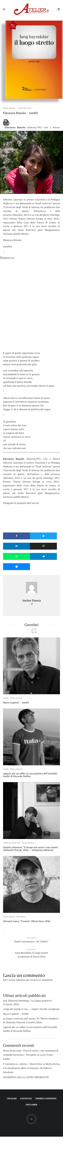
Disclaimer (31, 1104)
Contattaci (26, 1098)
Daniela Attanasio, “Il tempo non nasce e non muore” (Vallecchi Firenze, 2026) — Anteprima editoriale (30, 848)
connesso (21, 979)
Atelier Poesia (31, 600)
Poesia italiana (9, 108)
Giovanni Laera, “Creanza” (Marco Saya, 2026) (26, 921)
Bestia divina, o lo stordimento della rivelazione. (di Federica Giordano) (31, 1068)
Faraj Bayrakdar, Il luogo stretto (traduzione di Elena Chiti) (31, 953)
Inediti (6, 698)
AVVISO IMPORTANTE (37, 1077)
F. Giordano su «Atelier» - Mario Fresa (22, 1063)
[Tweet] (43, 535)
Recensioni (21, 916)
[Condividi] (16, 535)
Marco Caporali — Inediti (16, 702)
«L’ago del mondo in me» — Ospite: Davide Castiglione (31, 1009)
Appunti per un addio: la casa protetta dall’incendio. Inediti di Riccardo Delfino (30, 775)
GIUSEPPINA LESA (12, 1077)
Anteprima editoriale (11, 843)
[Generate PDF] (6, 122)
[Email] (43, 546)
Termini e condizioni (45, 1098)
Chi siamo (12, 1098)
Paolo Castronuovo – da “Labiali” (31, 940)
